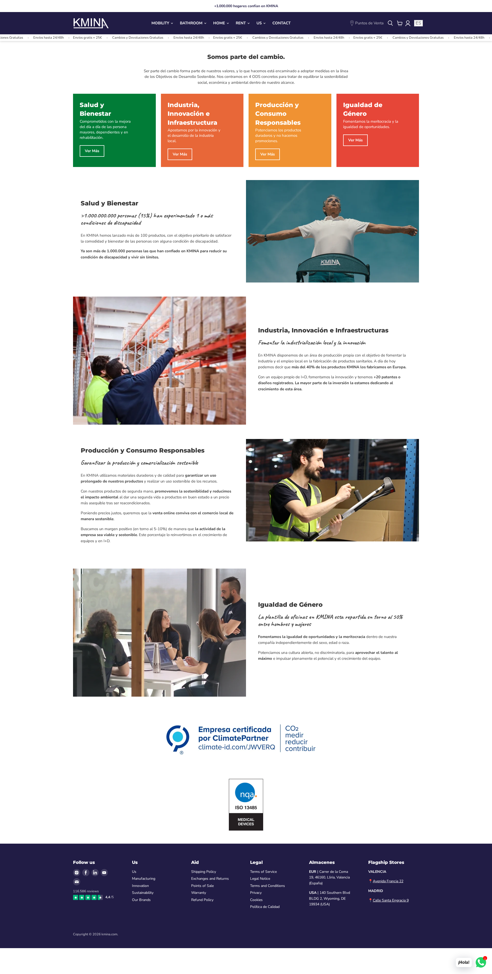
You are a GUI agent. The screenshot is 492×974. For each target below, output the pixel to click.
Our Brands (141, 899)
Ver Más (92, 150)
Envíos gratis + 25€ (58, 37)
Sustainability (142, 892)
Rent (241, 23)
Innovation (140, 885)
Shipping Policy (203, 871)
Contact (281, 23)
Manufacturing (143, 878)
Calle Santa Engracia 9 (391, 900)
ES (418, 23)
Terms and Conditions (267, 885)
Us (260, 23)
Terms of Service (263, 871)
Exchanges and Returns (210, 878)
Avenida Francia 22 (388, 881)
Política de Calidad (265, 906)
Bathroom (191, 23)
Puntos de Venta (369, 23)
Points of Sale (202, 885)
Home (219, 23)
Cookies (256, 899)
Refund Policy (202, 899)
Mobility (160, 23)
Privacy (256, 892)
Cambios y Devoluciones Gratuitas (108, 37)
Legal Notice (260, 878)
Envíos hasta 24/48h (19, 37)
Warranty (198, 892)
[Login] (407, 23)
